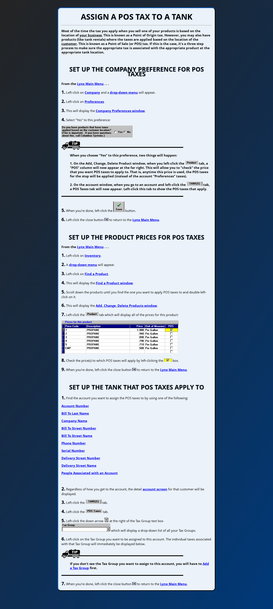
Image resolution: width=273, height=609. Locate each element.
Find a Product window (114, 283)
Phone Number (73, 443)
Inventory (93, 255)
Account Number (75, 406)
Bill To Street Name (76, 436)
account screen (155, 489)
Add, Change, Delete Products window (126, 305)
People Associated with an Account (89, 473)
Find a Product (96, 274)
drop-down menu (124, 92)
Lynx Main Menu (90, 84)
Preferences (94, 101)
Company (92, 92)
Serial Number (73, 450)
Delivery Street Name (78, 465)
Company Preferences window (120, 111)
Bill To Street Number (78, 428)
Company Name (74, 421)
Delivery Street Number (80, 458)
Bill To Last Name (75, 413)
